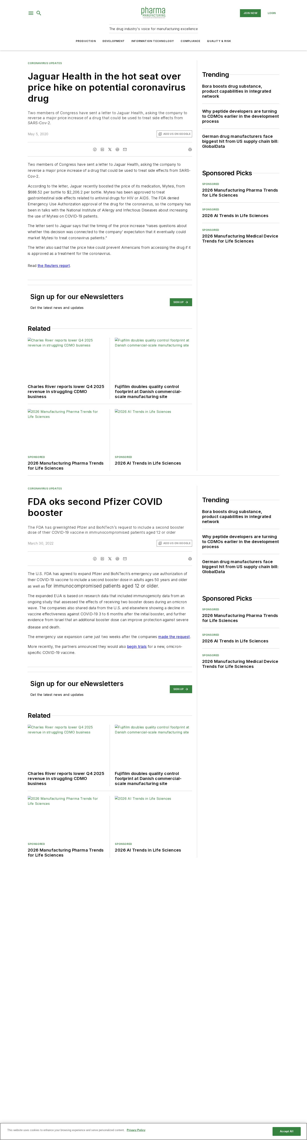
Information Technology (152, 41)
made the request (174, 636)
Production (86, 41)
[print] (190, 149)
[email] (125, 149)
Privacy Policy (136, 1130)
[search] (39, 13)
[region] (153, 1131)
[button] (31, 13)
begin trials (137, 646)
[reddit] (117, 149)
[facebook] (95, 149)
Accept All (286, 1131)
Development (114, 41)
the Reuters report (54, 265)
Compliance (190, 41)
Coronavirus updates (45, 63)
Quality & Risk (219, 41)
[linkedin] (102, 149)
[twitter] (110, 149)
